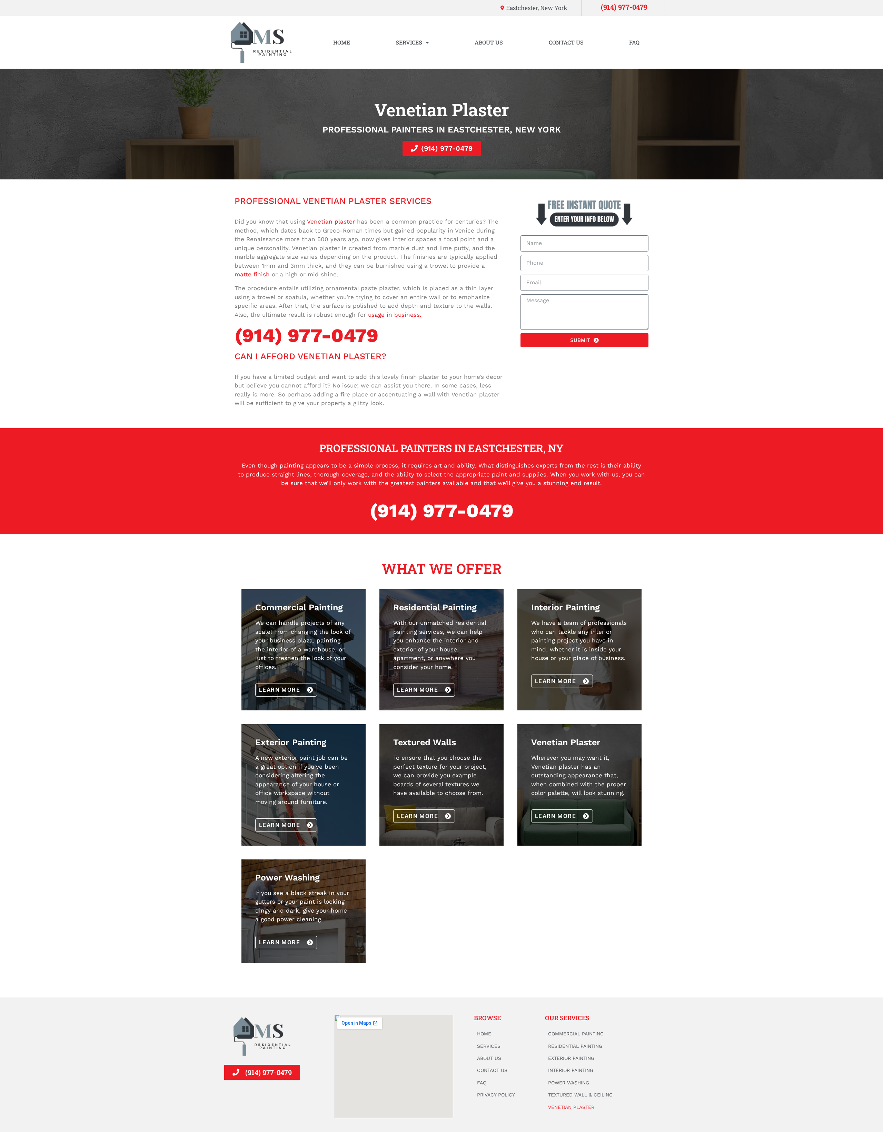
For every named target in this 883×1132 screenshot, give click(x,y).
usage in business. (394, 314)
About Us (489, 42)
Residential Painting (575, 1046)
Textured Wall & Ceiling (580, 1094)
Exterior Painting (571, 1058)
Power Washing (568, 1082)
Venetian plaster (331, 221)
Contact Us (566, 42)
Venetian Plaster (571, 1107)
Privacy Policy (496, 1094)
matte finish (252, 274)
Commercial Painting (576, 1033)
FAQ (634, 42)
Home (341, 42)
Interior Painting (570, 1070)
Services (409, 42)
